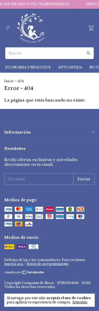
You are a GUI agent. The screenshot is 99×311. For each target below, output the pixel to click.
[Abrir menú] (8, 28)
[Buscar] (88, 53)
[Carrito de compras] (91, 28)
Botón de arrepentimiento (48, 264)
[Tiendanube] (24, 273)
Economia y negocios (28, 67)
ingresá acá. (13, 264)
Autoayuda (70, 67)
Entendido (80, 302)
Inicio (9, 81)
